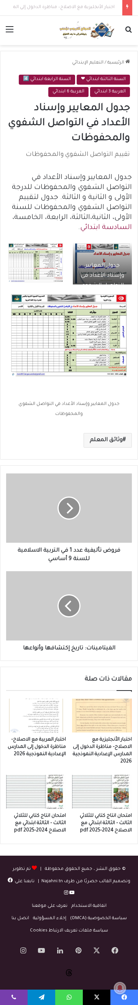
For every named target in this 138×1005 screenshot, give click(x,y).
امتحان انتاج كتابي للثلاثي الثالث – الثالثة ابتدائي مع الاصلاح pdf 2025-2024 (106, 823)
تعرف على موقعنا (49, 906)
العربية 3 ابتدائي (110, 91)
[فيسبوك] (10, 881)
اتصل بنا (20, 918)
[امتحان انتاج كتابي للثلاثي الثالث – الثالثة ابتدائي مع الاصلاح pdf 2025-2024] (102, 792)
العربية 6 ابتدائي (68, 91)
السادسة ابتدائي (106, 228)
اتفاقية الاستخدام (89, 906)
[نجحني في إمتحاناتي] (88, 30)
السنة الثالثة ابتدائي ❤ (103, 79)
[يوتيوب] (71, 893)
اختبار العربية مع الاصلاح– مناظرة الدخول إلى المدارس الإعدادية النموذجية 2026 (37, 747)
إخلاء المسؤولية (49, 918)
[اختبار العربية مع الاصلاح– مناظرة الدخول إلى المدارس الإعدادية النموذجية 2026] (36, 715)
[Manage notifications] (120, 988)
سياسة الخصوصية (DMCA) (98, 918)
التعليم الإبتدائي (88, 62)
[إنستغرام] (66, 893)
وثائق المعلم (106, 440)
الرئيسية (116, 62)
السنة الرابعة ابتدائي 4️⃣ (47, 79)
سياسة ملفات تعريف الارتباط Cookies (69, 930)
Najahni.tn (52, 881)
